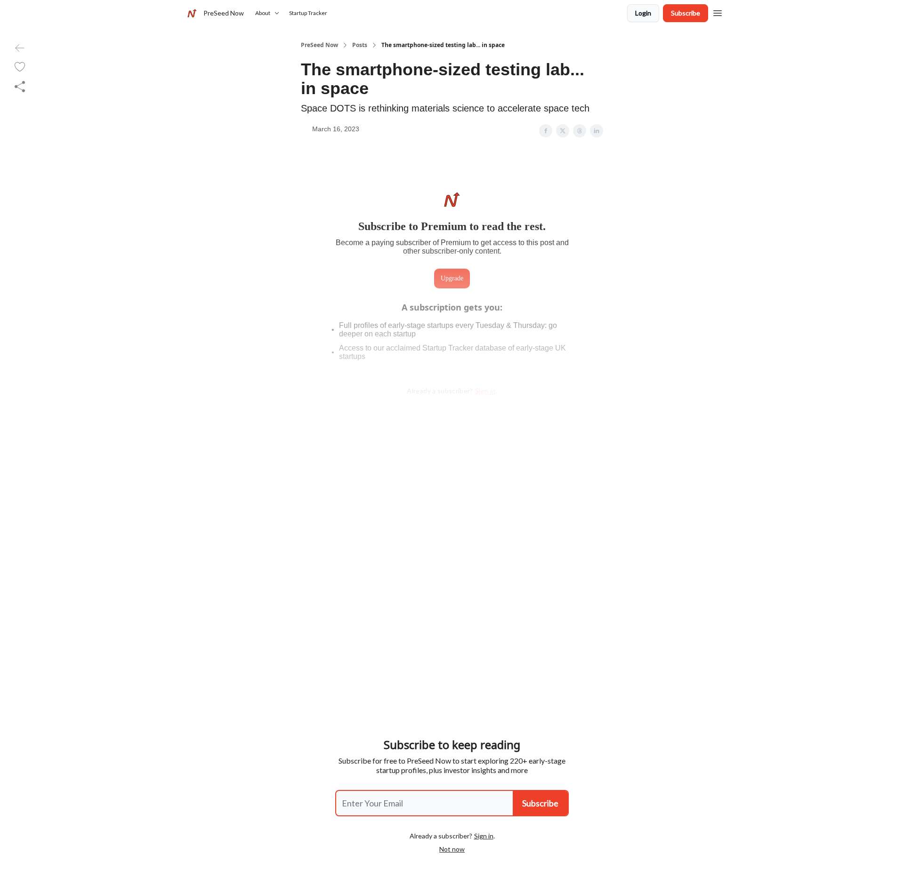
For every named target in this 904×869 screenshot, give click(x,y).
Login (643, 13)
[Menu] (717, 12)
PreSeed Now (319, 45)
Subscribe (685, 13)
